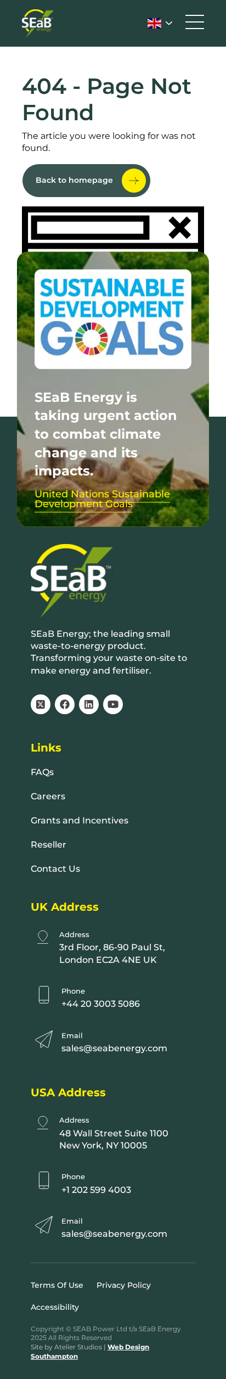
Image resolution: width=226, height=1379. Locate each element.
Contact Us (55, 869)
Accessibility (55, 1307)
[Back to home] (38, 23)
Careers (48, 796)
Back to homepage (74, 180)
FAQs (42, 772)
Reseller (48, 844)
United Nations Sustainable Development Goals (102, 499)
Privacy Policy (124, 1285)
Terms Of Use (57, 1285)
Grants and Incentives (79, 820)
